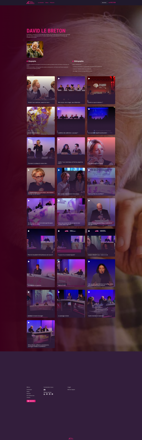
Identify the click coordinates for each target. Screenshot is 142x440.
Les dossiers (41, 2)
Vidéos (46, 2)
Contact (28, 397)
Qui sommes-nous (30, 395)
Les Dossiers (29, 389)
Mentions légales (71, 389)
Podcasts (52, 2)
